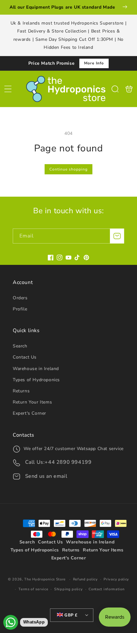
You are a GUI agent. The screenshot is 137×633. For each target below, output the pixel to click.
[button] (8, 89)
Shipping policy (68, 589)
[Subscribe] (117, 236)
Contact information (106, 589)
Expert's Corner (29, 413)
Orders (20, 298)
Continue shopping (68, 169)
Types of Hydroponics (36, 380)
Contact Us (25, 357)
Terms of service (33, 589)
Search (20, 346)
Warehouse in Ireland (36, 369)
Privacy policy (116, 579)
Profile (20, 309)
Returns (21, 391)
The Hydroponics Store (45, 579)
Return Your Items (32, 402)
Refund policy (85, 579)
